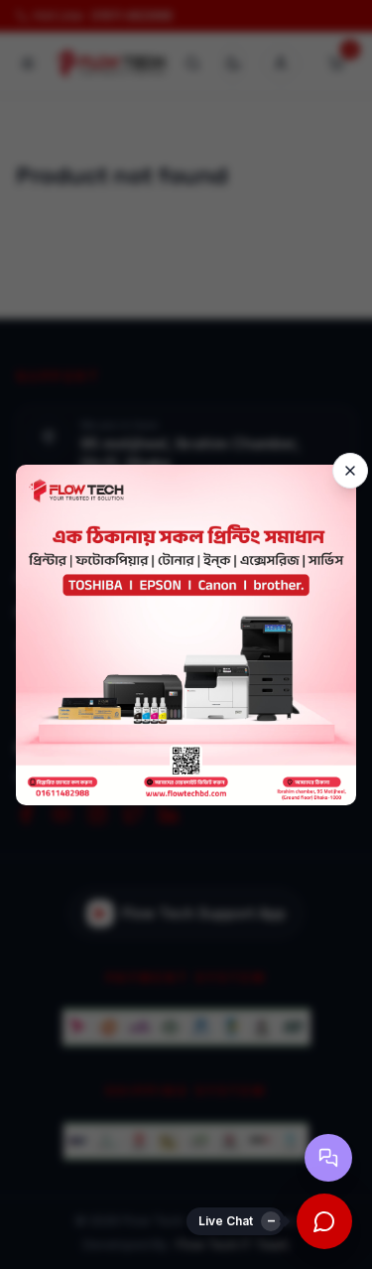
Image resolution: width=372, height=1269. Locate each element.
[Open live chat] (324, 1221)
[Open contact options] (328, 1158)
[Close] (350, 471)
